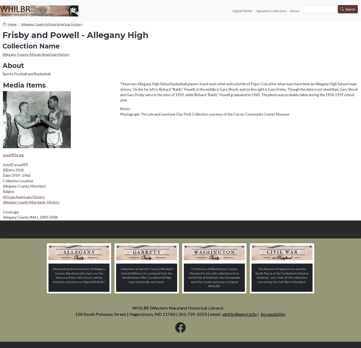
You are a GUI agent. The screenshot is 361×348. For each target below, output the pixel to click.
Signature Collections (271, 11)
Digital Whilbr (242, 11)
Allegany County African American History (51, 24)
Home (12, 24)
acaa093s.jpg (13, 155)
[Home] (39, 11)
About (294, 11)
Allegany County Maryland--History (31, 202)
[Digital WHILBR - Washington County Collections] (214, 252)
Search (350, 9)
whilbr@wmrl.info (239, 314)
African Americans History (24, 197)
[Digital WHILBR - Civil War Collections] (282, 252)
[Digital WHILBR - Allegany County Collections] (78, 252)
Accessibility (273, 314)
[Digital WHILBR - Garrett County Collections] (146, 252)
